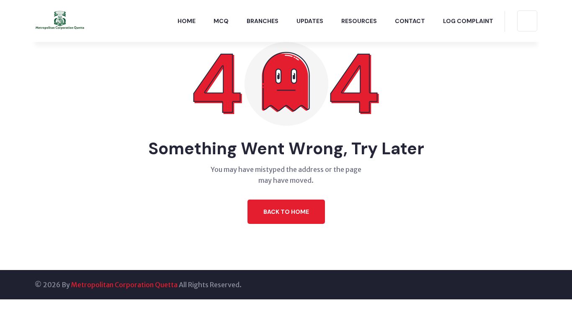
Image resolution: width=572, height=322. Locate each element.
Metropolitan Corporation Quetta (124, 284)
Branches (262, 21)
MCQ (221, 21)
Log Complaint (468, 21)
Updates (309, 21)
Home (187, 21)
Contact (410, 21)
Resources (359, 21)
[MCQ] (60, 20)
